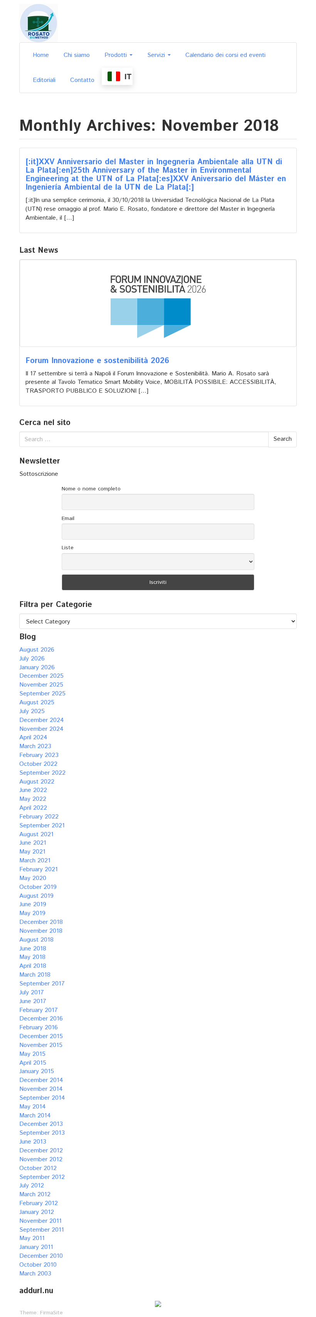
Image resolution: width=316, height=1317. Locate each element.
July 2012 (31, 1185)
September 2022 (42, 773)
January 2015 (36, 1071)
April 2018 (32, 966)
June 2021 (32, 843)
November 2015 (40, 1045)
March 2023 (35, 746)
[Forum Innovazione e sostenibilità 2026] (158, 303)
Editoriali (44, 80)
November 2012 (40, 1159)
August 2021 (36, 834)
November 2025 (41, 684)
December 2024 (41, 720)
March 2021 (34, 860)
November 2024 (41, 729)
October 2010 (38, 1264)
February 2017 (38, 1010)
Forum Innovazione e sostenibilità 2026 (97, 361)
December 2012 (41, 1150)
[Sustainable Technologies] (38, 22)
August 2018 (36, 939)
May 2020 (32, 878)
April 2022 (33, 808)
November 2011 (40, 1221)
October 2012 (38, 1168)
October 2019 (38, 887)
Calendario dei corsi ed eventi (225, 55)
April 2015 (32, 1063)
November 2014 (41, 1089)
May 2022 (32, 799)
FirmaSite (51, 1313)
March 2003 (35, 1273)
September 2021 (42, 825)
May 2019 (32, 913)
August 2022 (36, 781)
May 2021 (32, 851)
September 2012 (42, 1177)
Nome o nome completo (91, 489)
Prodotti (116, 55)
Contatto (82, 80)
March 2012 (34, 1194)
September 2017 (42, 983)
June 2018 (32, 948)
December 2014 (41, 1080)
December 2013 (41, 1124)
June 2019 (32, 904)
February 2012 (38, 1203)
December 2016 (41, 1018)
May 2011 (32, 1238)
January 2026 (37, 667)
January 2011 (36, 1247)
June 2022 (33, 790)
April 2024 (33, 737)
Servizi (157, 55)
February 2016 (38, 1027)
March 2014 (35, 1115)
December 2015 (41, 1036)
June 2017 (32, 1001)
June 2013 (32, 1141)
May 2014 (32, 1106)
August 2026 (36, 649)
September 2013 (42, 1133)
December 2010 (41, 1256)
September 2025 (42, 693)
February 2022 (39, 816)
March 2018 (34, 974)
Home (41, 55)
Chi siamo (77, 55)
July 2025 (32, 711)
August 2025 (36, 702)
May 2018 (32, 957)
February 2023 (39, 755)
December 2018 (41, 922)
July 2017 (31, 992)
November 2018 (40, 931)
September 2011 (41, 1229)
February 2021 (38, 869)
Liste (68, 548)
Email (68, 518)
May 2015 (32, 1054)
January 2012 (36, 1212)
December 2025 (41, 676)
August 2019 (36, 896)
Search (282, 439)
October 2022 (38, 764)
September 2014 (42, 1098)
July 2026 (32, 658)
